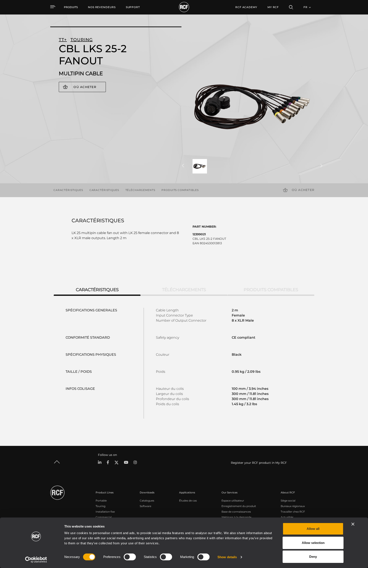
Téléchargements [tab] (184, 289)
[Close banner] (352, 524)
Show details (227, 557)
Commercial (104, 517)
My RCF (273, 7)
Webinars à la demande (236, 517)
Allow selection (313, 543)
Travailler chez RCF (293, 511)
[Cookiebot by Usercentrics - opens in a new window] (36, 559)
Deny (313, 556)
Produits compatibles (179, 190)
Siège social (288, 500)
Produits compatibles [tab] (271, 289)
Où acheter (84, 87)
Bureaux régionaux (293, 506)
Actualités (287, 517)
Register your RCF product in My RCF (259, 463)
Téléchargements (140, 190)
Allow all (313, 528)
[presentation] (183, 166)
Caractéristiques (68, 190)
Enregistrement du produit (238, 506)
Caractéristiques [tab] (97, 289)
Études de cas (188, 500)
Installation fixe (105, 511)
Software (145, 506)
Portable (101, 500)
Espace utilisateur (232, 500)
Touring (100, 506)
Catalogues (147, 500)
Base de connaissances (236, 511)
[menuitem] (102, 7)
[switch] (130, 557)
